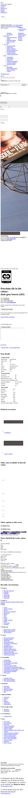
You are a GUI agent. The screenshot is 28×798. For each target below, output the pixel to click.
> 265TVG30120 (8, 454)
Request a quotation (9, 317)
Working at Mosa (11, 64)
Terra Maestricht (11, 238)
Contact (9, 71)
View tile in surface (5, 327)
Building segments (11, 40)
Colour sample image (14, 347)
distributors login (5, 74)
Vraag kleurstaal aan (6, 793)
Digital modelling (11, 51)
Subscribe (18, 769)
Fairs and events (11, 41)
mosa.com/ (15, 566)
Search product (22, 29)
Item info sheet (4, 347)
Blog (8, 43)
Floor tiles (21, 30)
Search (24, 84)
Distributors (10, 67)
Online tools (10, 47)
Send (17, 565)
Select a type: (4, 559)
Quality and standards (12, 61)
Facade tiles (10, 34)
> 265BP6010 (7, 432)
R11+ (5, 102)
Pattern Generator (11, 48)
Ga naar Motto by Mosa (6, 786)
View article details (5, 575)
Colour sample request (12, 54)
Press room (9, 60)
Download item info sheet (7, 580)
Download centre (11, 46)
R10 (2, 102)
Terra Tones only (6, 554)
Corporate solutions (11, 62)
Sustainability (10, 58)
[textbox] (8, 77)
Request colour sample (6, 25)
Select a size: (4, 556)
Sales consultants (11, 70)
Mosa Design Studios (12, 68)
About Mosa (10, 57)
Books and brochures (12, 50)
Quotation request (11, 53)
